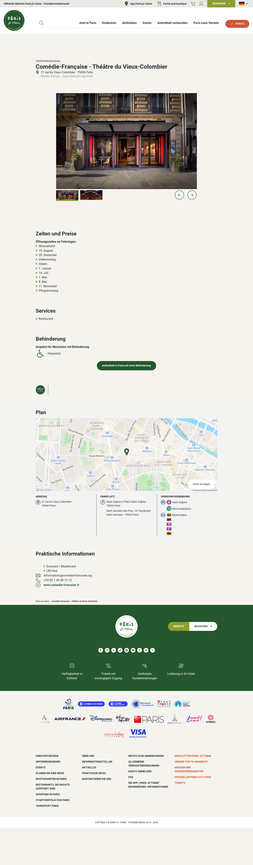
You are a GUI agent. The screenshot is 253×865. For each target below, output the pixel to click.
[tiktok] (120, 650)
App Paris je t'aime (141, 3)
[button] (179, 195)
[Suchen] (41, 23)
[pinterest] (126, 650)
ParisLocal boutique (175, 3)
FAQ (130, 777)
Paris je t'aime (42, 601)
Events (41, 767)
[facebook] (100, 650)
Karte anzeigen (201, 484)
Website (178, 626)
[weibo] (146, 650)
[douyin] (139, 650)
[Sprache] (244, 4)
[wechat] (133, 650)
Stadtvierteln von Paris (52, 800)
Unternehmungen (48, 761)
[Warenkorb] (193, 3)
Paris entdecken (47, 755)
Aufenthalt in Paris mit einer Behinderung (126, 365)
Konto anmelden (140, 771)
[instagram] (107, 650)
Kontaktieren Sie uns (96, 778)
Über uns (88, 755)
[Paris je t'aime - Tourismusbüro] (14, 20)
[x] (152, 650)
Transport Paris (47, 805)
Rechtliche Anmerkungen (146, 755)
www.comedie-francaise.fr (61, 585)
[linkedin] (113, 650)
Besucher (201, 626)
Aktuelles (89, 767)
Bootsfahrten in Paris (51, 778)
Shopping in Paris (48, 794)
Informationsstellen (97, 761)
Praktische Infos (94, 773)
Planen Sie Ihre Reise (50, 773)
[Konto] (201, 3)
